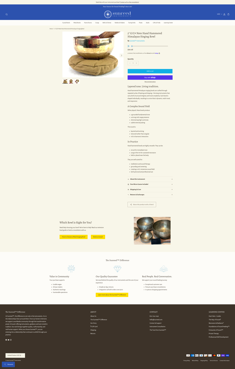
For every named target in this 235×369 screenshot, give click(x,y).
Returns (92, 333)
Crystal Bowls (66, 22)
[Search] (7, 14)
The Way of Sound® (215, 320)
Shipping (93, 330)
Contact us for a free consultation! (129, 2)
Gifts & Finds (156, 22)
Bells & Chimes (107, 22)
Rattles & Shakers (120, 22)
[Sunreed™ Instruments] (117, 14)
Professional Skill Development (218, 337)
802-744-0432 (154, 316)
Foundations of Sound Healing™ (219, 326)
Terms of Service (214, 360)
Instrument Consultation (157, 326)
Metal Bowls (77, 22)
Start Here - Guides (215, 316)
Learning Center (168, 22)
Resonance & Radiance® (216, 323)
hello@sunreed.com (156, 320)
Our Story (93, 323)
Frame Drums (88, 22)
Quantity (131, 59)
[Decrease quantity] (129, 63)
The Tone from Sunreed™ (158, 330)
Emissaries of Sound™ (216, 330)
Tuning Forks (131, 22)
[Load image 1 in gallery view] (93, 55)
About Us (93, 316)
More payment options (150, 81)
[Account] (224, 14)
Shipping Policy (204, 360)
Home (51, 28)
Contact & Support (155, 323)
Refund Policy (195, 360)
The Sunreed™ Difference (98, 320)
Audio (147, 22)
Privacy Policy (187, 360)
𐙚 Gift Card (93, 326)
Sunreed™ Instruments (137, 41)
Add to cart (150, 71)
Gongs (97, 22)
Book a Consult (98, 237)
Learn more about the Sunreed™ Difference (112, 295)
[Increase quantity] (137, 63)
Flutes (140, 22)
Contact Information (224, 360)
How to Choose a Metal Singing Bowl (73, 237)
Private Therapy (214, 333)
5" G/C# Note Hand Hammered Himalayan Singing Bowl (69, 28)
